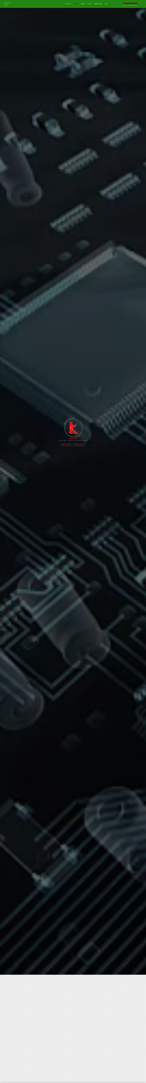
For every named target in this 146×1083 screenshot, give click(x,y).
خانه (106, 4)
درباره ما (76, 4)
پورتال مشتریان (98, 4)
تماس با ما (67, 4)
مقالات (82, 4)
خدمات (89, 4)
